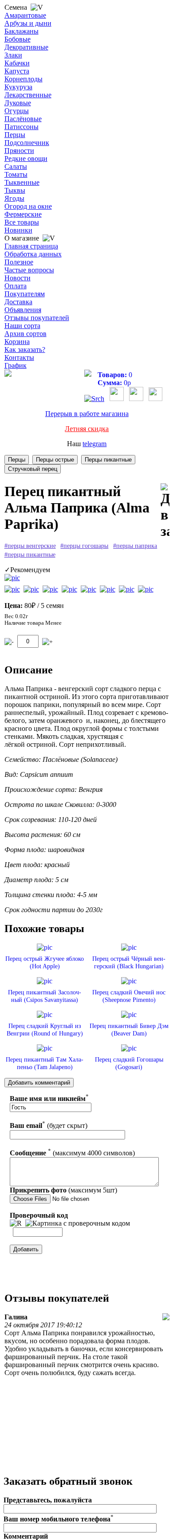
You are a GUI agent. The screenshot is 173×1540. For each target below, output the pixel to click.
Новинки (18, 230)
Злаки (13, 55)
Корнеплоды (23, 79)
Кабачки (17, 63)
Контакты (19, 357)
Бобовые (17, 39)
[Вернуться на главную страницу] (8, 374)
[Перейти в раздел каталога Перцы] (16, 459)
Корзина (17, 341)
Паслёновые (23, 118)
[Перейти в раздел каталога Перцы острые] (55, 459)
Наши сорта (22, 325)
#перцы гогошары (84, 546)
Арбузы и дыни (27, 23)
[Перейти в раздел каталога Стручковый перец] (32, 469)
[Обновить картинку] (16, 1223)
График (15, 365)
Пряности (19, 150)
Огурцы (16, 111)
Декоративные (26, 47)
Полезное (18, 262)
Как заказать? (24, 349)
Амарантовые (25, 15)
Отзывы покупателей (36, 317)
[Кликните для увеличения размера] (12, 578)
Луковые (17, 103)
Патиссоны (21, 126)
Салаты (15, 166)
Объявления (22, 309)
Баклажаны (21, 31)
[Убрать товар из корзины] (9, 642)
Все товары (21, 222)
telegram (94, 443)
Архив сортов (25, 333)
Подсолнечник (26, 142)
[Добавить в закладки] (165, 511)
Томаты (16, 174)
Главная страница (31, 246)
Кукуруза (18, 87)
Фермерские (23, 214)
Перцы (14, 134)
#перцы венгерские (30, 546)
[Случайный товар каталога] (155, 398)
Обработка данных (33, 254)
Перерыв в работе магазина (87, 413)
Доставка (18, 302)
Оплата (15, 286)
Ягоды (14, 198)
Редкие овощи (25, 158)
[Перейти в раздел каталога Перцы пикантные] (108, 459)
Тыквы (14, 190)
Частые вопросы (29, 270)
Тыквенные (21, 182)
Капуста (16, 71)
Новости (17, 278)
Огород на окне (28, 206)
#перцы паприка (135, 546)
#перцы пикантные (29, 554)
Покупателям (24, 294)
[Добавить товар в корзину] (47, 642)
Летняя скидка (87, 428)
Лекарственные (27, 95)
